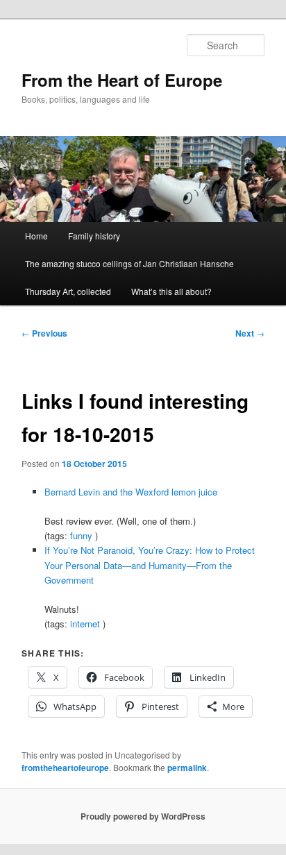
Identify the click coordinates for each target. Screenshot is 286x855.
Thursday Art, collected (68, 291)
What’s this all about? (171, 291)
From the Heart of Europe (122, 80)
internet (85, 623)
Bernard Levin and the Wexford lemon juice (130, 491)
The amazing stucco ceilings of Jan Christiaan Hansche (129, 263)
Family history (94, 236)
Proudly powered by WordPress (143, 816)
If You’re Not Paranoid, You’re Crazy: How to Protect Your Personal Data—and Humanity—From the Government (149, 564)
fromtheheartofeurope (65, 767)
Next (249, 333)
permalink (187, 767)
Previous (44, 333)
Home (36, 236)
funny (81, 535)
